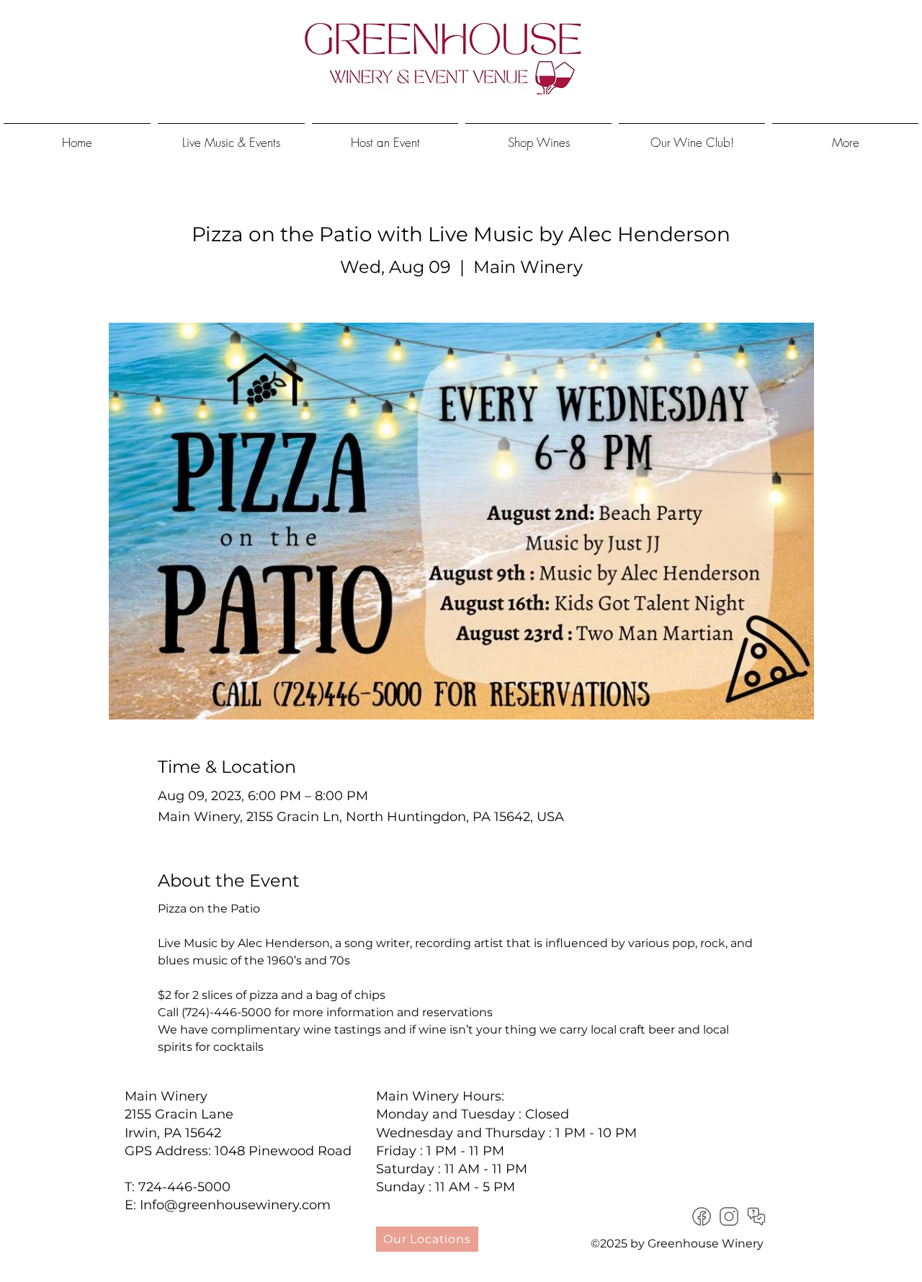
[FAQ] (756, 1216)
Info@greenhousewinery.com (235, 1205)
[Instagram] (729, 1216)
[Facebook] (702, 1216)
